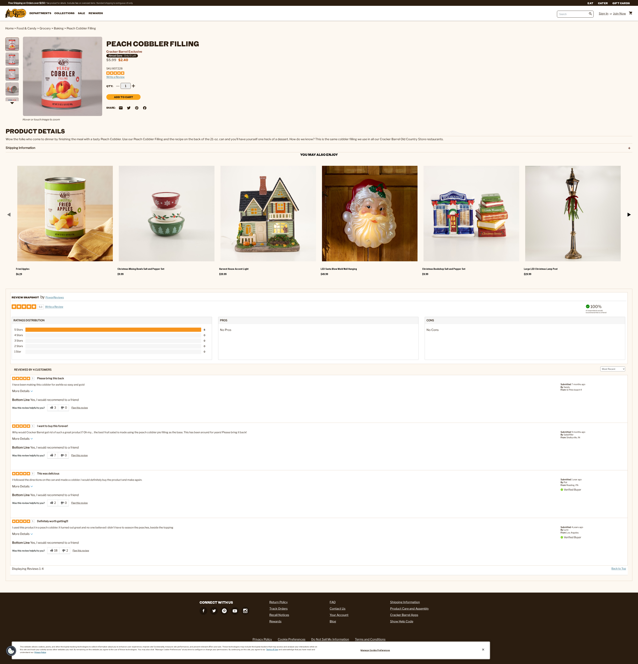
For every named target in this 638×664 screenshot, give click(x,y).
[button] (11, 651)
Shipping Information (405, 602)
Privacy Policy (262, 639)
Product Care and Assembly (409, 608)
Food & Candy (27, 28)
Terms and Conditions (370, 639)
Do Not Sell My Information (330, 639)
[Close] (483, 649)
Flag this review (79, 407)
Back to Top (618, 568)
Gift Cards (621, 3)
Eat (590, 3)
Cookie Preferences (291, 639)
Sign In (603, 13)
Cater (603, 3)
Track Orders (278, 608)
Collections (64, 13)
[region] (251, 650)
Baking (59, 28)
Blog (333, 621)
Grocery (45, 28)
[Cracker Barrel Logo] (15, 13)
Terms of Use (272, 649)
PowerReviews (55, 297)
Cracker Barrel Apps (404, 615)
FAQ (333, 602)
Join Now (619, 13)
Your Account (339, 615)
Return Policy (278, 602)
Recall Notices (279, 615)
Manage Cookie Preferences (375, 650)
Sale (81, 13)
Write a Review (115, 77)
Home (9, 28)
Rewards (96, 13)
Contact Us (337, 608)
